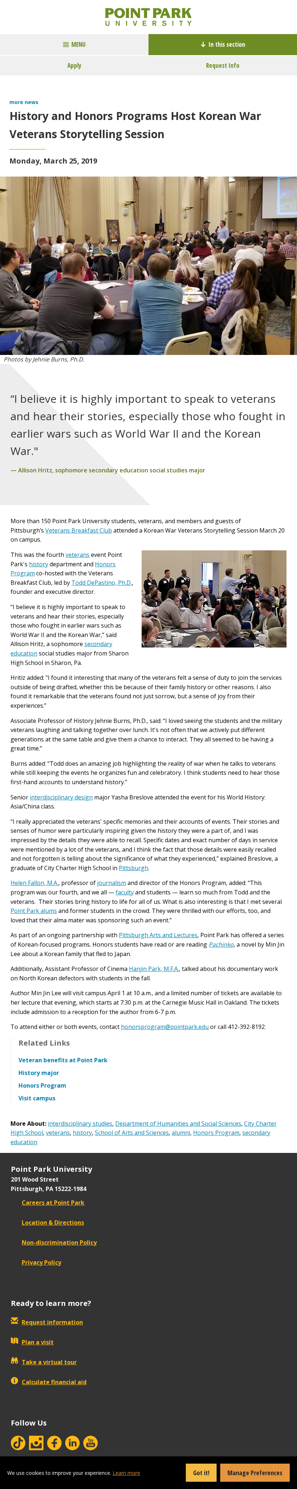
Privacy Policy (41, 1262)
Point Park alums (34, 911)
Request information (52, 1322)
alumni (181, 1133)
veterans (77, 555)
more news (23, 102)
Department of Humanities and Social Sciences (178, 1124)
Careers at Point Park (53, 1203)
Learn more (126, 1472)
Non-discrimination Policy (59, 1242)
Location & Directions (53, 1223)
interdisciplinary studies (80, 1124)
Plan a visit (38, 1342)
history (38, 564)
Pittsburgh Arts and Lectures (158, 935)
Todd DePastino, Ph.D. (101, 583)
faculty (125, 892)
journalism (111, 883)
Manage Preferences (255, 1472)
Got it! (201, 1472)
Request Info (222, 65)
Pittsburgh (133, 868)
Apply (74, 65)
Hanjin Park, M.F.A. (154, 969)
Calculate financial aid (54, 1382)
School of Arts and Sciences (132, 1133)
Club (106, 530)
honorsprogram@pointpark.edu (165, 1027)
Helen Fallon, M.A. (34, 883)
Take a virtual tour (49, 1362)
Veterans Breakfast (72, 530)
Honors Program (216, 1133)
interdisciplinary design (61, 797)
